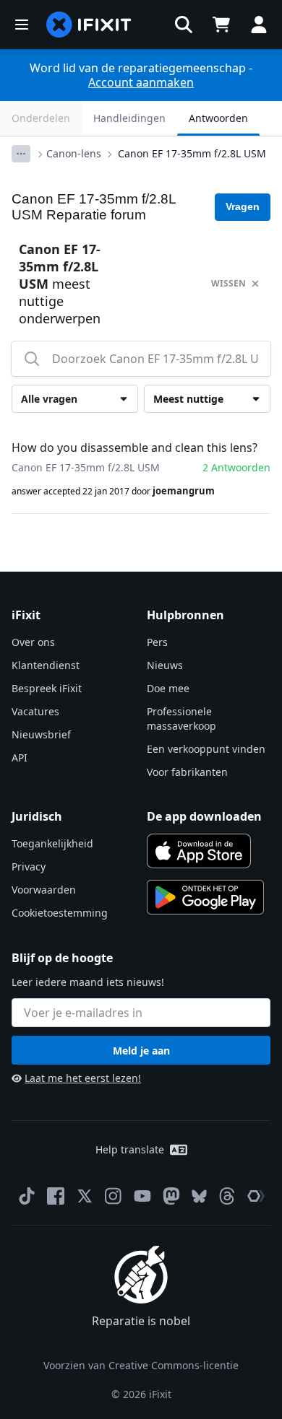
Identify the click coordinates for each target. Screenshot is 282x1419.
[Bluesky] (199, 1196)
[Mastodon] (171, 1196)
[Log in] (258, 24)
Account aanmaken (141, 82)
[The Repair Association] (256, 1196)
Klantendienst (46, 665)
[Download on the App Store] (199, 851)
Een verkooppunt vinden (206, 749)
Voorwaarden (44, 889)
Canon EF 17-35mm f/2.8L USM (192, 153)
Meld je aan (141, 1050)
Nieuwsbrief (41, 734)
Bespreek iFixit (47, 688)
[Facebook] (55, 1196)
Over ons (33, 642)
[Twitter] (84, 1196)
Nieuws (165, 665)
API (19, 757)
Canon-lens (73, 153)
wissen (228, 283)
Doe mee (168, 688)
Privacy (29, 866)
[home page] (89, 25)
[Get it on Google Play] (205, 897)
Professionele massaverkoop (181, 718)
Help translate (129, 1149)
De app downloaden (204, 816)
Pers (157, 642)
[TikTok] (26, 1196)
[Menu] (22, 25)
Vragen (243, 206)
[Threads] (227, 1196)
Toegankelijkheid (52, 843)
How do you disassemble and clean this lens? (134, 447)
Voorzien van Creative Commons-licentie (141, 1365)
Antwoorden (218, 118)
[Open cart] (221, 24)
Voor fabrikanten (187, 772)
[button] (183, 24)
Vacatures (35, 711)
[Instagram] (113, 1196)
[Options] (21, 153)
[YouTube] (142, 1196)
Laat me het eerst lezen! (83, 1078)
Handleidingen (129, 118)
